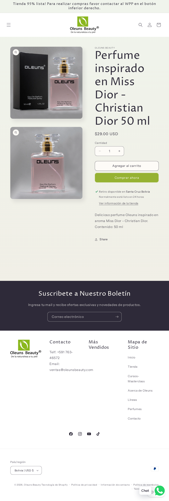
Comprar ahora (127, 178)
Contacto (134, 418)
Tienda (132, 366)
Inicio (131, 357)
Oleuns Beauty (32, 484)
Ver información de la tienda (118, 203)
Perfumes (135, 409)
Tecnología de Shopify (54, 484)
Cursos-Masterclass (136, 378)
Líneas (132, 400)
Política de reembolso (146, 484)
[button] (8, 24)
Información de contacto (115, 484)
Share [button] (104, 239)
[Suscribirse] (116, 317)
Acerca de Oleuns (140, 390)
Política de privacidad (84, 484)
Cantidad (101, 142)
